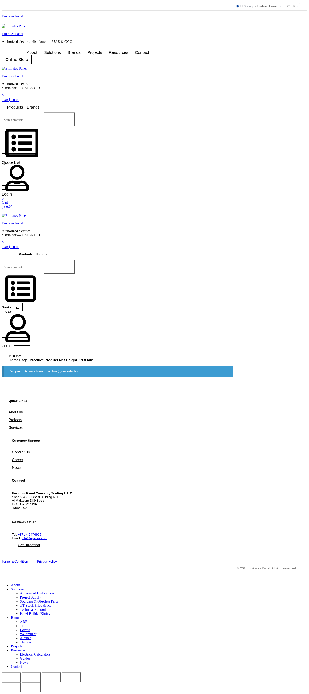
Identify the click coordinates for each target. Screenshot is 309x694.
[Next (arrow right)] (31, 687)
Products (15, 107)
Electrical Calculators (35, 654)
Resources (118, 52)
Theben (25, 642)
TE (22, 626)
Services (16, 427)
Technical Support (33, 609)
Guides (25, 658)
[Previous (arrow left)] (11, 687)
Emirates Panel (12, 16)
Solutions (52, 52)
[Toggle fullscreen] (31, 677)
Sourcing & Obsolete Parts (39, 601)
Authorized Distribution (37, 593)
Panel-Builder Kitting (35, 613)
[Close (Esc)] (71, 677)
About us (16, 412)
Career (17, 460)
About (32, 52)
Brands (74, 52)
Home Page (18, 360)
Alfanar (25, 638)
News (16, 468)
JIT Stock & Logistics (35, 605)
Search (59, 119)
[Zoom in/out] (11, 677)
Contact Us (21, 452)
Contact (142, 52)
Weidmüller (28, 634)
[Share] (51, 677)
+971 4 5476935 (29, 534)
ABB (24, 622)
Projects (94, 52)
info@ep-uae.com (34, 538)
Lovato (25, 630)
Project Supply (30, 597)
